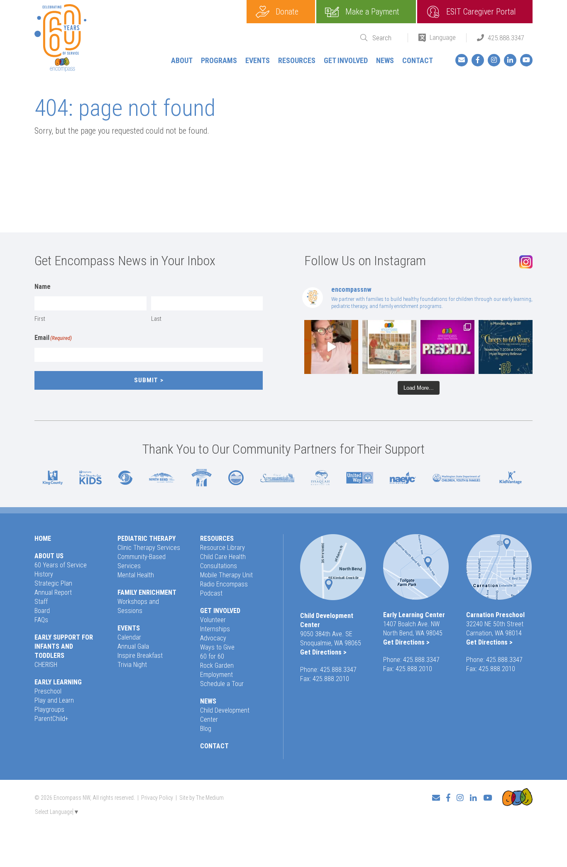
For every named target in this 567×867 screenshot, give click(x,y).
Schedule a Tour (222, 684)
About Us (49, 556)
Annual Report (53, 592)
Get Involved (346, 60)
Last (156, 318)
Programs (219, 60)
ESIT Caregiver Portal (481, 12)
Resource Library (222, 548)
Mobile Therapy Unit (226, 575)
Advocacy (213, 638)
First (39, 318)
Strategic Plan (53, 583)
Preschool (47, 691)
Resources (296, 60)
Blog (205, 729)
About (182, 60)
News (385, 60)
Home (42, 538)
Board (42, 611)
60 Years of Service (60, 565)
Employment (216, 675)
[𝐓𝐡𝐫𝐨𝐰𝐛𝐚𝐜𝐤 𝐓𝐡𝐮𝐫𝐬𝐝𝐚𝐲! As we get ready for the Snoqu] (389, 347)
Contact (417, 60)
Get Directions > (323, 652)
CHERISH (45, 665)
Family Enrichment (146, 592)
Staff (41, 602)
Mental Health (135, 575)
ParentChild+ (51, 719)
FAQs (41, 620)
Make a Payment (372, 12)
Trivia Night (132, 665)
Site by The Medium (201, 797)
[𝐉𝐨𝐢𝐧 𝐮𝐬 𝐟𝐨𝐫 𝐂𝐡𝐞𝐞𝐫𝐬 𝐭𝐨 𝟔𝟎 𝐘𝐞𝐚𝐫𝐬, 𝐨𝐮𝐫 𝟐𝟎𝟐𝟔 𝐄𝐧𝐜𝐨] (506, 347)
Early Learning (58, 682)
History (43, 574)
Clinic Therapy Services (148, 548)
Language (443, 37)
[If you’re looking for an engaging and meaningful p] (447, 347)
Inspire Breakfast (140, 655)
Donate (287, 12)
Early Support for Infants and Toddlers (63, 646)
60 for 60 (212, 656)
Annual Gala (133, 646)
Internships (215, 629)
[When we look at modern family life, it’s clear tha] (331, 347)
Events (257, 60)
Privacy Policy (157, 797)
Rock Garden (217, 665)
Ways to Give (217, 647)
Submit (146, 380)
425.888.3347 (506, 38)
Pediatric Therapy (146, 538)
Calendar (129, 637)
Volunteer (213, 620)
